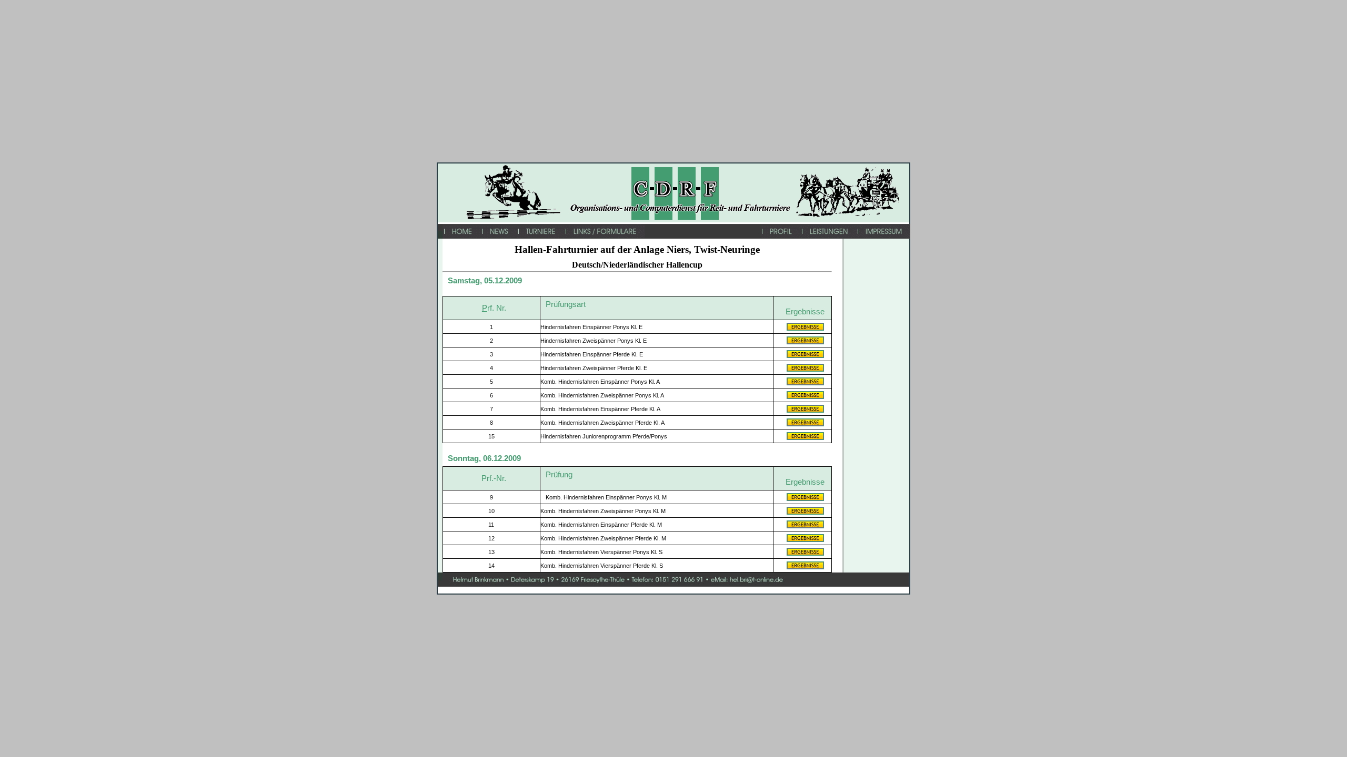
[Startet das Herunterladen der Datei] (805, 328)
